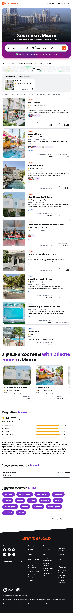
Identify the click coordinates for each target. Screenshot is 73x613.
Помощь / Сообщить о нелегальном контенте (32, 577)
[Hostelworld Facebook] (4, 549)
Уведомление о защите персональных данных (19, 599)
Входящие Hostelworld (61, 581)
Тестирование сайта (10, 604)
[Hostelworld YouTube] (4, 554)
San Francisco (42, 494)
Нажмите (61, 554)
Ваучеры (62, 599)
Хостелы (31, 549)
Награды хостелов (46, 564)
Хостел (31, 99)
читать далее (56, 94)
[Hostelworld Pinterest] (9, 554)
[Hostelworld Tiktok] (13, 554)
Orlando (32, 500)
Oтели (30, 554)
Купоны (55, 599)
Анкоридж (38, 507)
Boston (20, 500)
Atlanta (58, 500)
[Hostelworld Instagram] (13, 549)
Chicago (8, 500)
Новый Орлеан (10, 507)
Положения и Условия (43, 599)
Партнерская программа (62, 576)
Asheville (8, 513)
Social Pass (46, 549)
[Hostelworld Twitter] (9, 549)
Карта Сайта (23, 604)
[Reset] (27, 48)
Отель (30, 276)
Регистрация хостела (62, 571)
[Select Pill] (64, 3)
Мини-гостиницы (33, 559)
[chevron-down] (19, 419)
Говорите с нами (34, 571)
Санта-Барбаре (54, 507)
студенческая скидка (47, 574)
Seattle (25, 507)
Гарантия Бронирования (47, 559)
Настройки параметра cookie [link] (38, 604)
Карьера (60, 559)
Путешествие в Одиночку (48, 569)
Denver (21, 513)
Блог (44, 554)
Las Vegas (45, 500)
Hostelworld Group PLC (61, 549)
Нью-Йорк (9, 494)
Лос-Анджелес (25, 494)
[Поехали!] (64, 48)
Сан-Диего (58, 494)
